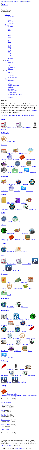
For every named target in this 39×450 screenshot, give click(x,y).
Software (7, 15)
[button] (17, 115)
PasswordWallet (5, 420)
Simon (3, 410)
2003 (9, 53)
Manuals (10, 69)
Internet (3, 225)
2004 (9, 52)
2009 (9, 45)
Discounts (11, 89)
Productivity (5, 310)
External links (12, 91)
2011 (9, 42)
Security (3, 385)
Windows (11, 23)
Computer (4, 145)
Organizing (4, 274)
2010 (9, 43)
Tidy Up (3, 405)
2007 (9, 48)
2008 (9, 47)
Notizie (7, 25)
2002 (9, 55)
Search (10, 65)
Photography (5, 298)
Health (3, 213)
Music (3, 255)
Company (7, 79)
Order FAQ (11, 67)
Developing (4, 176)
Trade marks (12, 92)
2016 (9, 33)
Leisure (3, 243)
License (10, 87)
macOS (10, 21)
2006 (9, 50)
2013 (9, 38)
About (10, 84)
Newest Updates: (6, 402)
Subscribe (11, 58)
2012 (9, 40)
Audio (3, 119)
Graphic (3, 194)
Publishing (4, 361)
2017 (9, 32)
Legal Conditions (13, 85)
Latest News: (5, 429)
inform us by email (6, 445)
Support (7, 60)
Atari (9, 20)
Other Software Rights (15, 94)
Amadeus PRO (5, 425)
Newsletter (34, 110)
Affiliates (11, 75)
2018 (9, 30)
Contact (7, 70)
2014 (9, 37)
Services (10, 97)
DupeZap (3, 415)
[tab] (19, 119)
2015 (9, 35)
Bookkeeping (5, 133)
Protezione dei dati (19, 448)
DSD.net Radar (13, 77)
